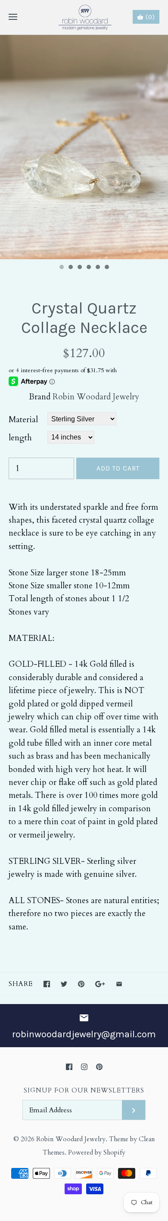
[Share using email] (119, 984)
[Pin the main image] (81, 984)
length (20, 437)
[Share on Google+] (100, 984)
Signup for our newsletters (84, 1090)
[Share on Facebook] (47, 984)
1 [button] (61, 268)
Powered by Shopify (96, 1152)
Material (23, 419)
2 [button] (70, 268)
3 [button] (79, 268)
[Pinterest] (99, 1067)
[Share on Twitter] (64, 984)
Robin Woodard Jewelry (96, 396)
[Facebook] (69, 1067)
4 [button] (88, 268)
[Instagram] (84, 1067)
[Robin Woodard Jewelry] (84, 17)
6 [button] (106, 268)
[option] (84, 147)
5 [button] (97, 268)
